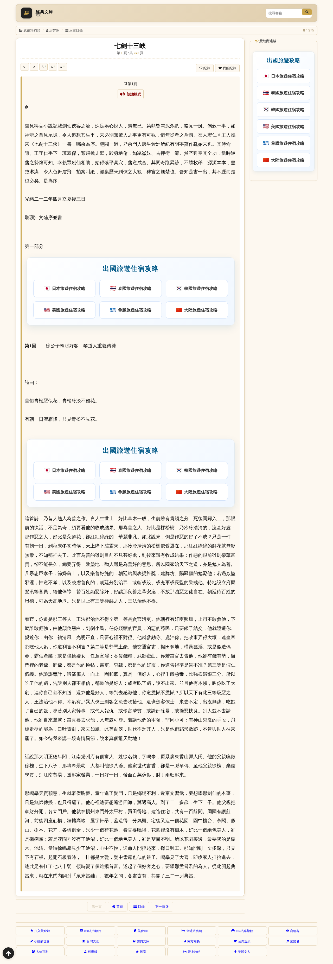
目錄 (141, 906)
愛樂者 (294, 941)
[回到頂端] (8, 953)
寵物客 (294, 931)
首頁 (119, 906)
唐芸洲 (54, 30)
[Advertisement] (283, 262)
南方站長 (193, 941)
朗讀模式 (133, 94)
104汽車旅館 (244, 931)
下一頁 (160, 906)
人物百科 (42, 951)
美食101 (143, 931)
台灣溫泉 (244, 941)
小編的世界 (42, 941)
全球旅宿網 (194, 931)
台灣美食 (93, 941)
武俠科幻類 (31, 30)
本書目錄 (76, 30)
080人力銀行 (92, 931)
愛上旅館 (194, 951)
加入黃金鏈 (42, 931)
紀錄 (206, 68)
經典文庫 (143, 941)
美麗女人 (244, 951)
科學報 (92, 951)
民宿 (143, 951)
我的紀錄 (229, 68)
